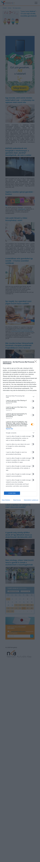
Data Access (17, 500)
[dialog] (20, 431)
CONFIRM (12, 493)
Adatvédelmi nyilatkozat (31, 500)
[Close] (36, 362)
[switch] (32, 401)
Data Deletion (6, 500)
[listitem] (20, 396)
